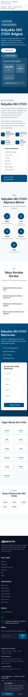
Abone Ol (23, 636)
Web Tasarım (10, 669)
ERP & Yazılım (4, 602)
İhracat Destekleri (5, 661)
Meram (14, 502)
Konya (9, 7)
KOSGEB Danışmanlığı (10, 152)
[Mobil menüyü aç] (26, 2)
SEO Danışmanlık (9, 169)
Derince (23, 680)
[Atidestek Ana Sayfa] (10, 2)
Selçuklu (5, 502)
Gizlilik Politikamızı (15, 688)
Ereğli (5, 506)
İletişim (3, 575)
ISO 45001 (14, 651)
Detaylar (20, 694)
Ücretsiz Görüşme (10, 55)
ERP (2, 669)
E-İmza (19, 669)
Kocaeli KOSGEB (10, 659)
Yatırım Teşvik (8, 155)
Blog (2, 572)
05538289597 (8, 611)
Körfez (19, 680)
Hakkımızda (4, 564)
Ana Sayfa (3, 7)
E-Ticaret (15, 669)
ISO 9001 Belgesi (5, 591)
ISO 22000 (3, 653)
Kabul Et (8, 694)
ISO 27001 (19, 651)
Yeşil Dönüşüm (20, 661)
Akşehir (14, 506)
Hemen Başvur (9, 50)
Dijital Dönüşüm (9, 166)
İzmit (7, 680)
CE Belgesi (9, 653)
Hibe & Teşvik (4, 585)
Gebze (10, 680)
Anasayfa (3, 561)
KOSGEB (3, 659)
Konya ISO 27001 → (9, 179)
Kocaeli (3, 680)
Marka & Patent (5, 599)
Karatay (24, 502)
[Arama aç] (22, 2)
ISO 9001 (7, 158)
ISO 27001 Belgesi (5, 596)
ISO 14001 (7, 161)
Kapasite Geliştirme (5, 663)
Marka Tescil (8, 163)
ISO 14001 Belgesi (5, 593)
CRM (5, 669)
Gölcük (14, 680)
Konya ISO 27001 (17, 7)
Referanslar (4, 570)
